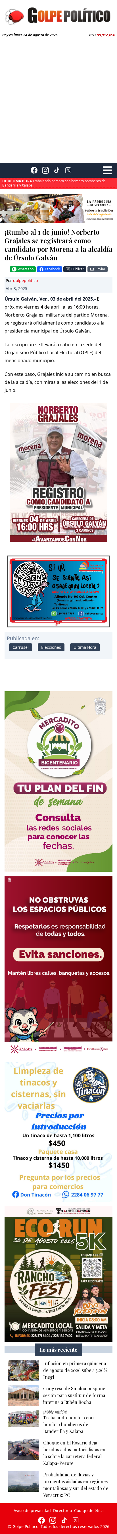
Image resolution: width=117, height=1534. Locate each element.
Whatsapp (26, 269)
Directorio (62, 1510)
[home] (58, 15)
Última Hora (85, 647)
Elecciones (51, 647)
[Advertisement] (58, 99)
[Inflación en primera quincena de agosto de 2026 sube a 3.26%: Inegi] (23, 1370)
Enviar (100, 269)
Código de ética (89, 1510)
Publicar (77, 269)
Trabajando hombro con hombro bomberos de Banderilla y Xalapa (54, 183)
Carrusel (20, 647)
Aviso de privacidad (32, 1510)
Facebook (52, 269)
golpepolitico (25, 280)
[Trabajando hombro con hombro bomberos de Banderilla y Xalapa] (23, 1418)
